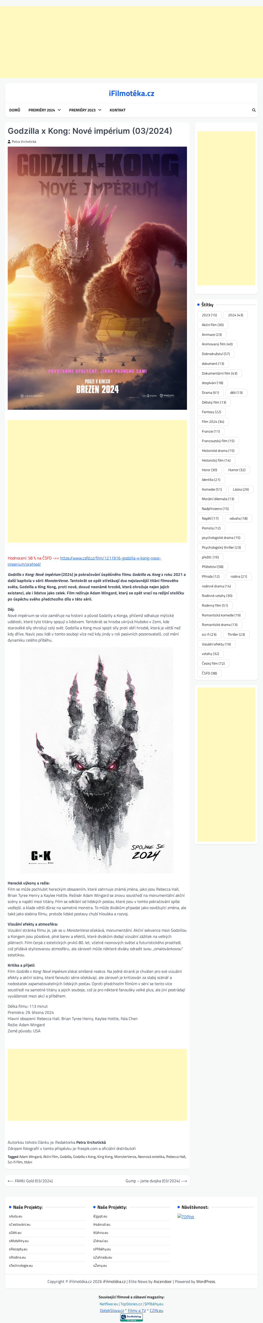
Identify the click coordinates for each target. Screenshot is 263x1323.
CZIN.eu (156, 1310)
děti (236, 392)
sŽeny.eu (100, 1265)
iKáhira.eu (100, 1232)
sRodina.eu (17, 1257)
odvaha (239, 518)
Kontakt (118, 110)
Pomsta (211, 528)
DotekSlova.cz (112, 1310)
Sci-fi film (15, 1162)
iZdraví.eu (100, 1240)
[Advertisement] (131, 42)
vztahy (210, 653)
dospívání (212, 382)
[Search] (254, 110)
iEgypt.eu (100, 1216)
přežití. (210, 557)
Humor (237, 469)
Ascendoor (163, 1281)
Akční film (50, 1156)
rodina (239, 576)
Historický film (216, 460)
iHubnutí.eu (101, 1224)
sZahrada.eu (102, 1257)
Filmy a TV (137, 1310)
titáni (28, 1162)
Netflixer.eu (109, 1304)
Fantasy (211, 411)
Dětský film (214, 402)
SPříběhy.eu (153, 1304)
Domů (14, 110)
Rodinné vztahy (217, 595)
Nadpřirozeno (215, 508)
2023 (209, 315)
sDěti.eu (15, 1232)
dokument (213, 363)
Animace (212, 334)
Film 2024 (213, 421)
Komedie (212, 489)
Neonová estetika (151, 1156)
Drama (210, 392)
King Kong (104, 1156)
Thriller (236, 634)
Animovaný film (217, 344)
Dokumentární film (219, 373)
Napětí (210, 518)
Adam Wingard (30, 1156)
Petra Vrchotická (24, 141)
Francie (211, 431)
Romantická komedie (221, 615)
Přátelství (212, 566)
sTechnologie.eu (21, 1265)
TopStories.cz (131, 1304)
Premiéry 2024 (42, 110)
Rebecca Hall (175, 1156)
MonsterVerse (125, 1156)
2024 (235, 315)
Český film (213, 663)
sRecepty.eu (18, 1249)
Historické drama (218, 450)
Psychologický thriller (221, 547)
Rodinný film (215, 605)
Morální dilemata (218, 498)
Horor (209, 469)
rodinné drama (216, 586)
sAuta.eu (15, 1216)
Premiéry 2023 (82, 110)
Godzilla (65, 1156)
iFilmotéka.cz (131, 93)
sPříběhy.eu (102, 1249)
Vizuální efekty (216, 644)
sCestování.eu (19, 1224)
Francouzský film (218, 440)
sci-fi (209, 634)
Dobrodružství (216, 353)
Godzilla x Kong (84, 1156)
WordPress (205, 1281)
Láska (241, 489)
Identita (211, 479)
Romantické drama (220, 624)
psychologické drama (221, 537)
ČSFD (209, 673)
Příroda (211, 576)
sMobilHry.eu (19, 1240)
